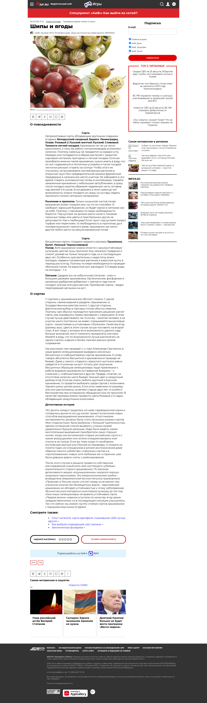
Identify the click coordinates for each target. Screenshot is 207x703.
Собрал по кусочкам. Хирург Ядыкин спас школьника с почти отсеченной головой (159, 147)
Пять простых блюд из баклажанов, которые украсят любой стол (157, 204)
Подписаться (152, 58)
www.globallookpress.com (48, 110)
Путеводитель (72, 651)
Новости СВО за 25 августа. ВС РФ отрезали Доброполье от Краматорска (153, 110)
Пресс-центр (133, 648)
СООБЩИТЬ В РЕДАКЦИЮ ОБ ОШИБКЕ (113, 651)
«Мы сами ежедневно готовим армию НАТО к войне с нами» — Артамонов (158, 224)
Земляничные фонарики (67, 527)
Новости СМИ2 (78, 585)
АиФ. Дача (137, 43)
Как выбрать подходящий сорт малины (76, 524)
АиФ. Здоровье (139, 47)
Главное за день (139, 39)
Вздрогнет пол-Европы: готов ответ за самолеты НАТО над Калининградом (153, 86)
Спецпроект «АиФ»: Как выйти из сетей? (104, 13)
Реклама (51, 648)
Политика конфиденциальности (60, 683)
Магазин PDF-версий (152, 648)
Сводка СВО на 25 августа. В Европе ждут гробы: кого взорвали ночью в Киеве (153, 74)
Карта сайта (88, 651)
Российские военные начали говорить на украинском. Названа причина (156, 185)
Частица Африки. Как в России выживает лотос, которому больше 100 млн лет (158, 157)
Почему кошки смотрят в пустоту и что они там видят (157, 234)
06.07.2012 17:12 (37, 21)
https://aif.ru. (55, 679)
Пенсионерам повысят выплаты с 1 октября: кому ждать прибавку (156, 194)
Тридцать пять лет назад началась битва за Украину (156, 214)
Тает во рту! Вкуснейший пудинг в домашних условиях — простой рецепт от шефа (157, 167)
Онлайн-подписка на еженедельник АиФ (104, 648)
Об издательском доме (70, 648)
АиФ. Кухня (137, 51)
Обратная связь (54, 651)
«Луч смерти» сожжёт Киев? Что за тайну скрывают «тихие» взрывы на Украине (152, 122)
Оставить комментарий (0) (103, 539)
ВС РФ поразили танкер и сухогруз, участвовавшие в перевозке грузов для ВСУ (153, 98)
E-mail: (132, 27)
